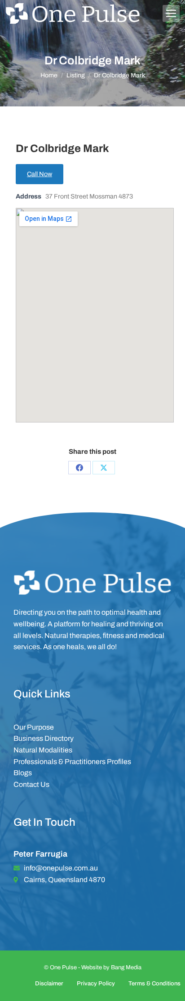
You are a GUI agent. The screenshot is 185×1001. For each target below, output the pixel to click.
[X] (103, 467)
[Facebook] (79, 467)
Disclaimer (49, 983)
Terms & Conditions (154, 983)
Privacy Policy (96, 983)
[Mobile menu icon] (171, 13)
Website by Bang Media (111, 967)
